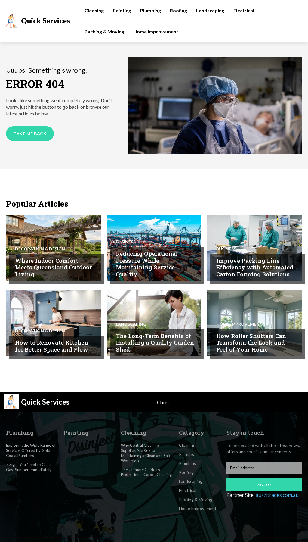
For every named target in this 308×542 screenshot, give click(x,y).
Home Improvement (239, 324)
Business (126, 242)
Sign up (264, 484)
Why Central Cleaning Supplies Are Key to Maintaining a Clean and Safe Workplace (146, 453)
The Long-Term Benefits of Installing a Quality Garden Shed (155, 342)
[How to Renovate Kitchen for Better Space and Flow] (53, 323)
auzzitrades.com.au (277, 495)
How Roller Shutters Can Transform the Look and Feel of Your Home (251, 342)
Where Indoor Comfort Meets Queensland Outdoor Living (53, 267)
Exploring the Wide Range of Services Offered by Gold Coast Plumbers (31, 450)
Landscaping (131, 324)
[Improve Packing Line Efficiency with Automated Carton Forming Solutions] (254, 248)
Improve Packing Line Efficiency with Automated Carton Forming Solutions (254, 267)
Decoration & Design (40, 249)
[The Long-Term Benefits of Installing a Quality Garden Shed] (154, 323)
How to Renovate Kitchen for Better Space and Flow (51, 346)
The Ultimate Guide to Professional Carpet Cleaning (146, 472)
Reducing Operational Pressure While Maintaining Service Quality (147, 264)
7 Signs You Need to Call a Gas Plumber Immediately (28, 467)
